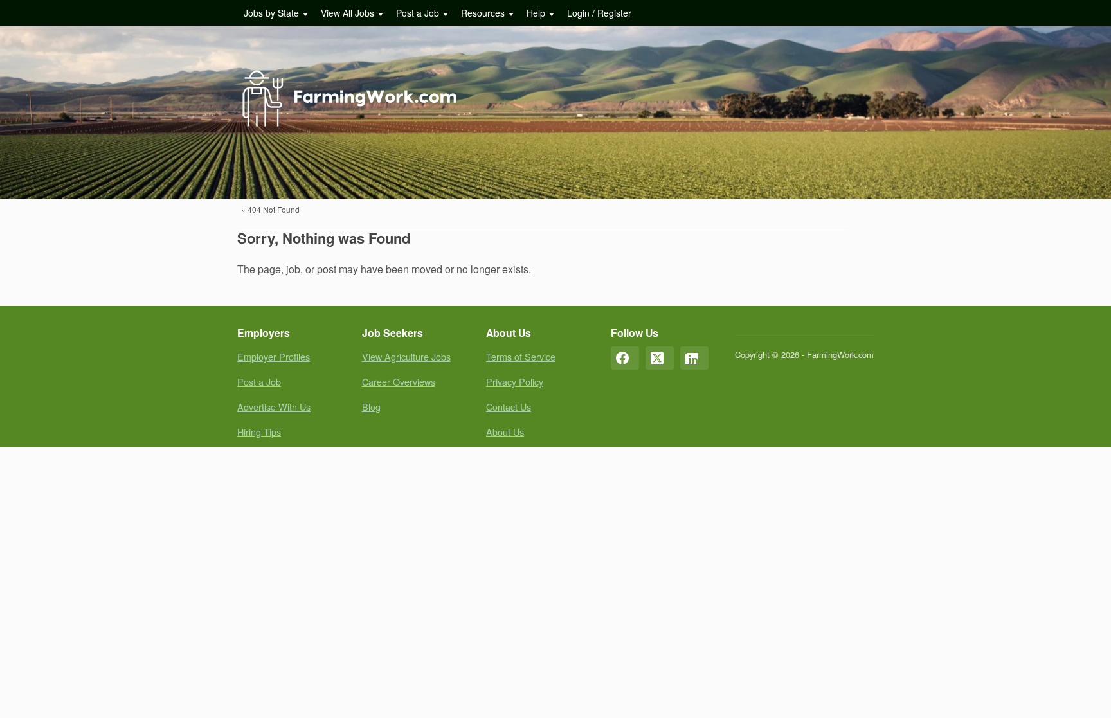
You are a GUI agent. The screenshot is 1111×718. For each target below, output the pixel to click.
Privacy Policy (514, 381)
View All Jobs (347, 12)
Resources (483, 12)
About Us (505, 431)
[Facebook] (625, 358)
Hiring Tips (259, 431)
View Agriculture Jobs (406, 356)
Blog (371, 406)
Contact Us (508, 406)
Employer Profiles (273, 356)
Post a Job (417, 12)
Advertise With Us (274, 406)
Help (536, 12)
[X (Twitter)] (660, 358)
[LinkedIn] (694, 358)
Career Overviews (398, 381)
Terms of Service (521, 356)
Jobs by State (271, 12)
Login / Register (599, 12)
